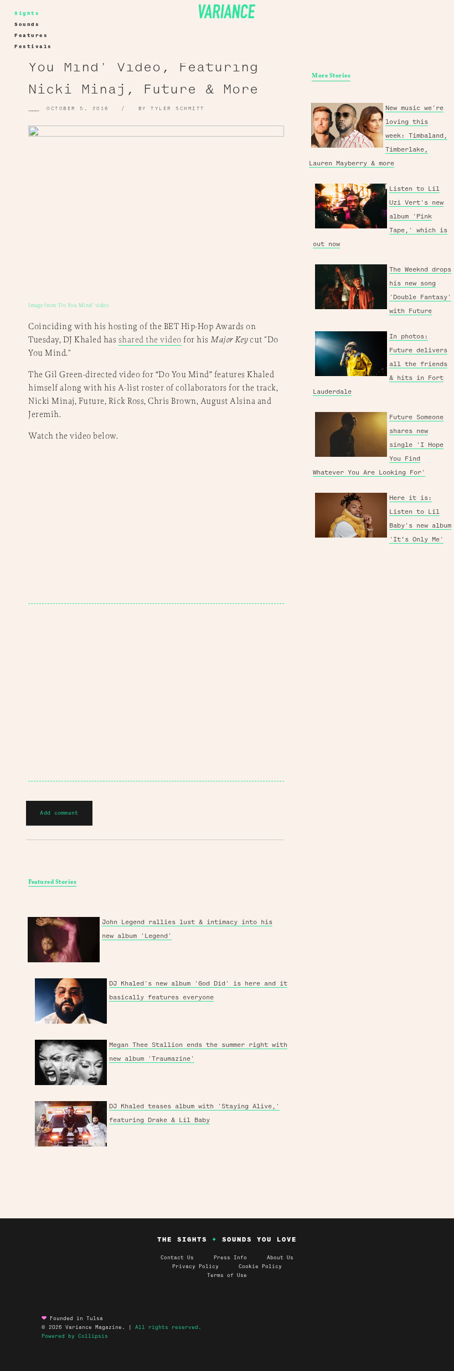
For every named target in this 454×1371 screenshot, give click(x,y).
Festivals (33, 46)
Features (31, 35)
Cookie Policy (260, 1266)
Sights (26, 13)
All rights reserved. (168, 1327)
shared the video (150, 340)
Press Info (230, 1257)
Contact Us (177, 1257)
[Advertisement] (156, 692)
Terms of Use (227, 1275)
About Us (280, 1257)
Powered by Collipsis (75, 1336)
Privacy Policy (205, 1266)
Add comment (59, 813)
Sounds (26, 24)
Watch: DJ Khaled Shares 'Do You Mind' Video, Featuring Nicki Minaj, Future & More (147, 67)
